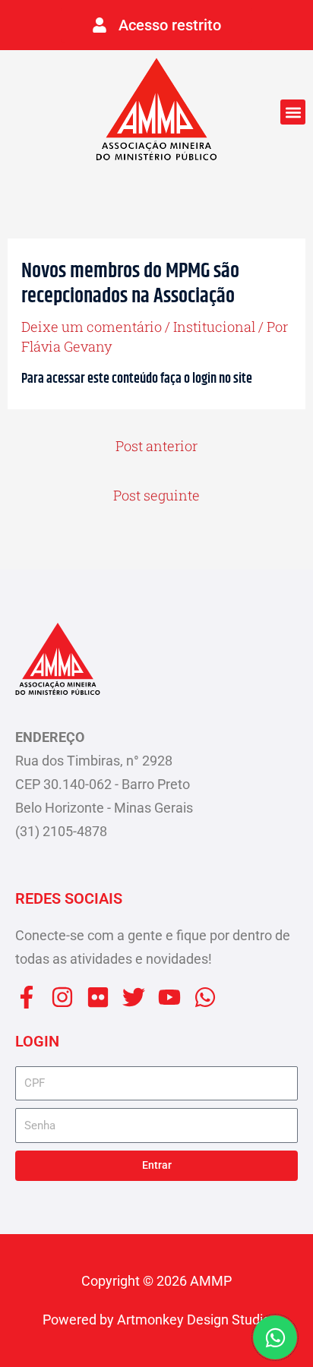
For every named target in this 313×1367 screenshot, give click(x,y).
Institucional (214, 326)
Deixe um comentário (91, 326)
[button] (292, 112)
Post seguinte (156, 495)
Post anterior (156, 446)
